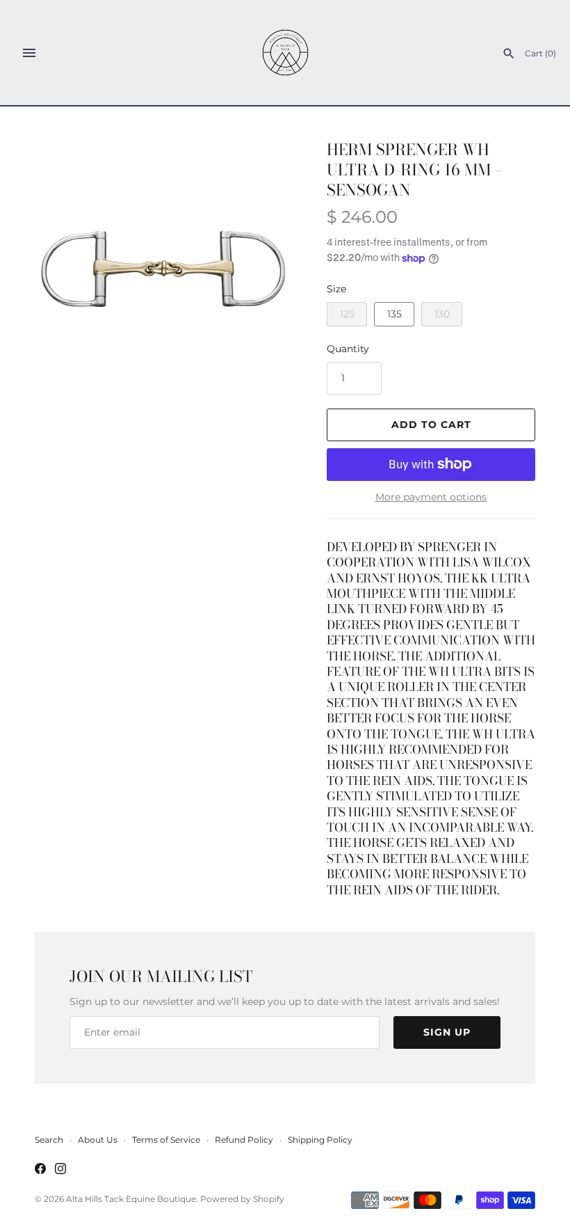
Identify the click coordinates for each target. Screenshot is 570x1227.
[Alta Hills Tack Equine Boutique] (285, 52)
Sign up (447, 1032)
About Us (97, 1139)
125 (347, 314)
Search (49, 1139)
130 (442, 314)
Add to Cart (431, 424)
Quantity (348, 348)
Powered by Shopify (242, 1199)
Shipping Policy (320, 1139)
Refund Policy (244, 1139)
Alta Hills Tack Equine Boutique (131, 1199)
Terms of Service (166, 1139)
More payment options (431, 497)
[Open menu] (29, 53)
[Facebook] (40, 1169)
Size (336, 289)
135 (394, 314)
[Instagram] (60, 1169)
